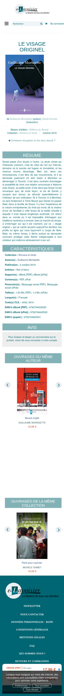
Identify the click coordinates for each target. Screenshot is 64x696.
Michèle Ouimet (32, 567)
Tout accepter (42, 685)
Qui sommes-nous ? (32, 653)
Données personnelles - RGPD (32, 622)
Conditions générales (32, 630)
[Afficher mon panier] (46, 23)
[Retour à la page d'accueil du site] (32, 9)
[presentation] (8, 384)
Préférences (21, 685)
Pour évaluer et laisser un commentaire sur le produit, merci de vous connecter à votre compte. (32, 338)
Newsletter (32, 606)
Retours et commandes (32, 661)
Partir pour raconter (32, 562)
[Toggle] (6, 23)
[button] (24, 84)
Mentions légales (32, 637)
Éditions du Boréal (39, 129)
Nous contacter (32, 614)
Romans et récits (28, 132)
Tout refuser (32, 689)
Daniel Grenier (49, 118)
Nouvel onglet (32, 418)
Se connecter (57, 23)
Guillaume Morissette (21, 118)
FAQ (32, 646)
